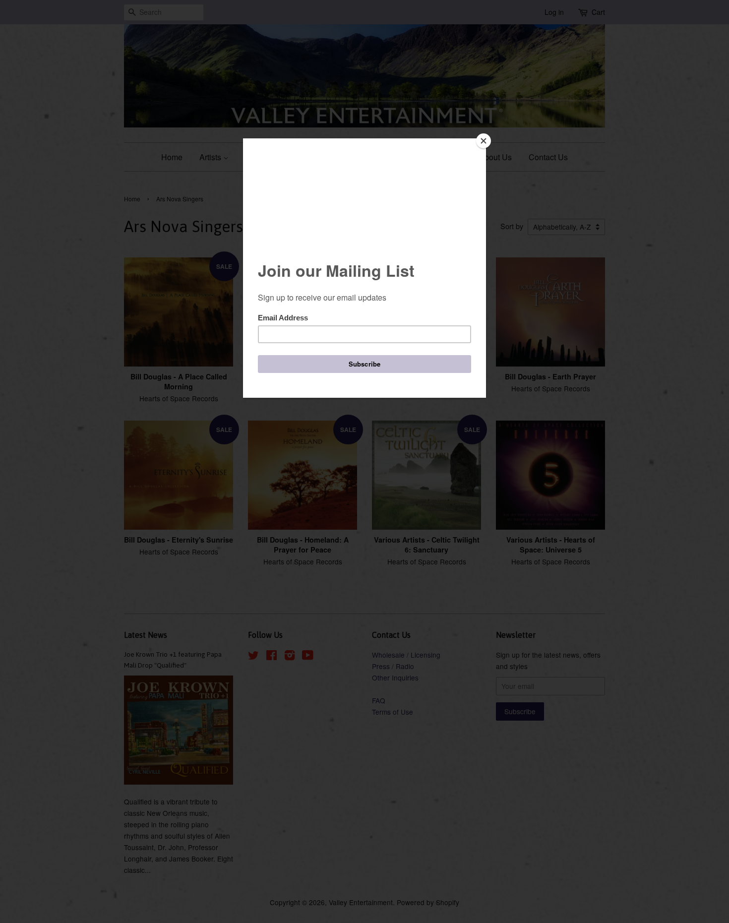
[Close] (483, 140)
